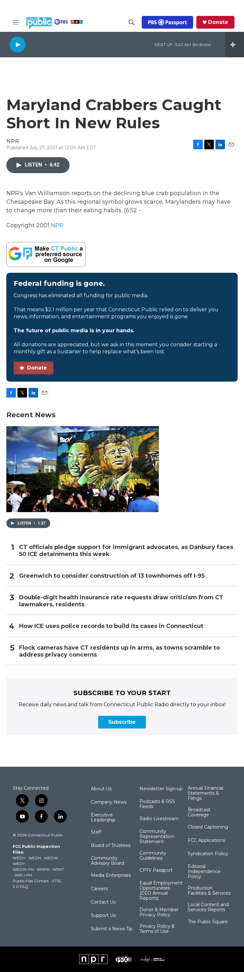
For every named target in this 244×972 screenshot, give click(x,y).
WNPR (43, 869)
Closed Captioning (208, 827)
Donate (218, 22)
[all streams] (234, 44)
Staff (96, 832)
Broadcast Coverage (199, 812)
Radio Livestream (159, 818)
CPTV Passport (156, 870)
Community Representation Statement (156, 836)
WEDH (19, 858)
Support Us (103, 915)
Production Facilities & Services (209, 891)
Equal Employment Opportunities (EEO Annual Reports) (161, 891)
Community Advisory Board (107, 861)
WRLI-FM (23, 875)
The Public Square (208, 922)
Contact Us (103, 902)
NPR (57, 225)
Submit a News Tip (111, 929)
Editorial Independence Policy (204, 871)
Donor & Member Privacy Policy (159, 912)
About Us (101, 789)
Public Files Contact (31, 880)
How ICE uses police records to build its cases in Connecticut (111, 626)
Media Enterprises (111, 875)
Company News (108, 802)
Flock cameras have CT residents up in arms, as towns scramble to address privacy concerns (119, 651)
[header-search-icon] (131, 22)
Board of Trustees (110, 845)
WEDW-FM (23, 869)
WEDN (34, 858)
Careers (99, 888)
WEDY (19, 863)
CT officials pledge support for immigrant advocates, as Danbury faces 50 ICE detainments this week (126, 551)
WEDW (51, 858)
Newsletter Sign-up (161, 789)
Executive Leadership (103, 818)
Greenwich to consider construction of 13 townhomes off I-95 (112, 576)
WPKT (58, 869)
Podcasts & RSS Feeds (157, 804)
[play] (17, 44)
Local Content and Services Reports (208, 907)
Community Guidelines (152, 856)
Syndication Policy (208, 853)
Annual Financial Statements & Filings (205, 793)
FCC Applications (206, 840)
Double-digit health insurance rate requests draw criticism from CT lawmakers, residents (121, 601)
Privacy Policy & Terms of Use (157, 929)
